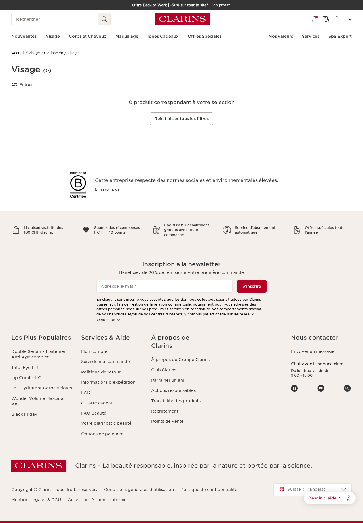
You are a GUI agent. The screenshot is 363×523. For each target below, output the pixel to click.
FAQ (85, 392)
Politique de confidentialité (209, 489)
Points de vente (167, 421)
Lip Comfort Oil (27, 377)
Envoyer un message (312, 351)
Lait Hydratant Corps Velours (41, 388)
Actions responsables (173, 390)
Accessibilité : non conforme (97, 500)
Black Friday (24, 414)
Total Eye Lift (25, 367)
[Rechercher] (104, 19)
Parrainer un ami (168, 380)
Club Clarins (163, 370)
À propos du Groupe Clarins (180, 359)
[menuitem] (314, 19)
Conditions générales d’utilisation (139, 489)
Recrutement (164, 411)
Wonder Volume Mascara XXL (37, 401)
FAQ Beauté (93, 413)
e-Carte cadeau (97, 403)
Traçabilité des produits (176, 400)
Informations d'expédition (108, 382)
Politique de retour (101, 372)
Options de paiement (103, 434)
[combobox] (312, 489)
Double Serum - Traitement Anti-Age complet (39, 354)
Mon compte (94, 351)
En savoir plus (107, 189)
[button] (330, 498)
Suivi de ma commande (105, 361)
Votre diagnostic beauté (106, 423)
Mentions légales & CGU (36, 500)
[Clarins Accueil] (182, 19)
